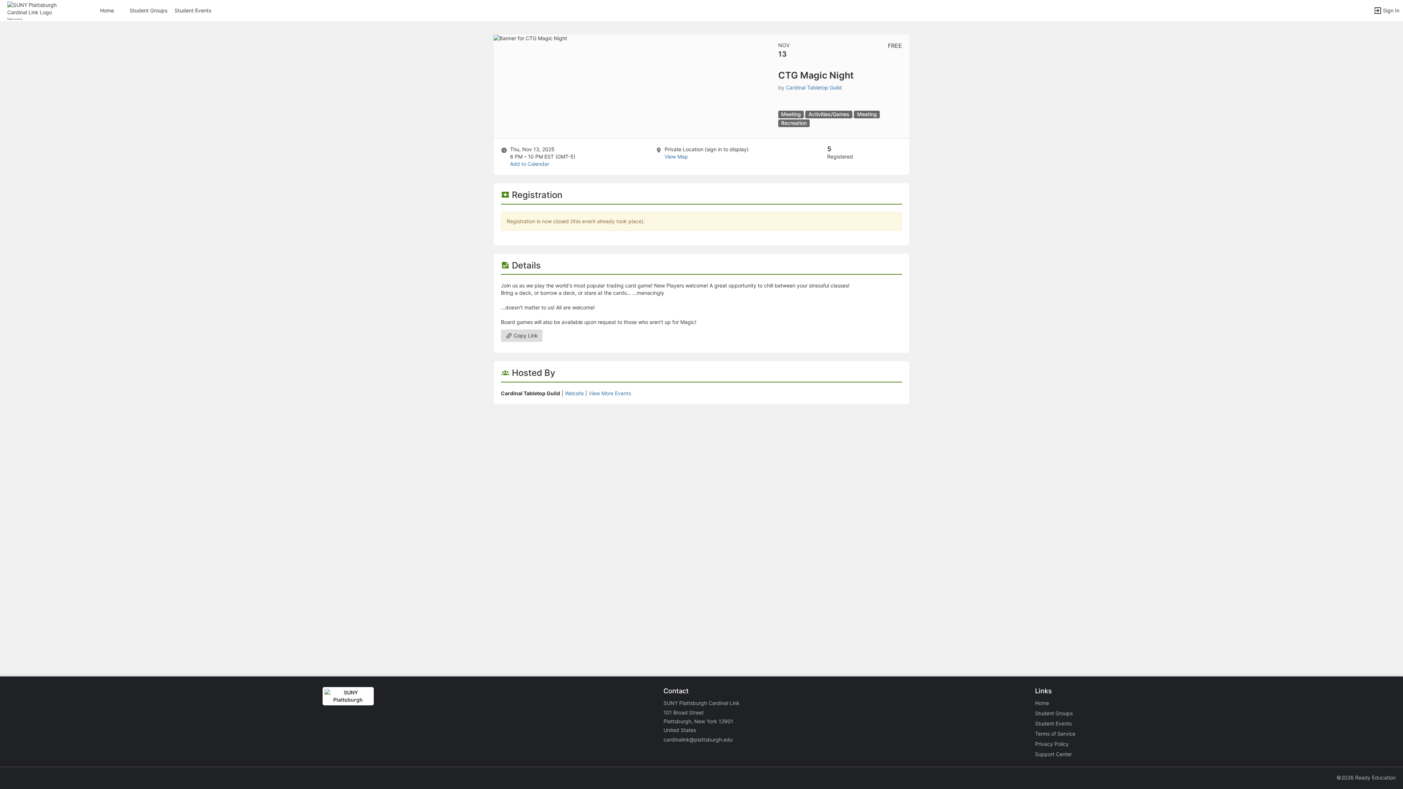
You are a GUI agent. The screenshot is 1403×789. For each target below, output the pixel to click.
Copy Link (525, 335)
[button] (37, 10)
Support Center (1053, 754)
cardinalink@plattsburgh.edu (698, 739)
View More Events (610, 393)
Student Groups (148, 10)
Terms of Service (1055, 734)
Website (574, 393)
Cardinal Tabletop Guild (814, 87)
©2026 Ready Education (1366, 777)
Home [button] (107, 10)
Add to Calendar (529, 164)
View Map (676, 156)
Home (1042, 703)
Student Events (193, 10)
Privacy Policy (1052, 744)
